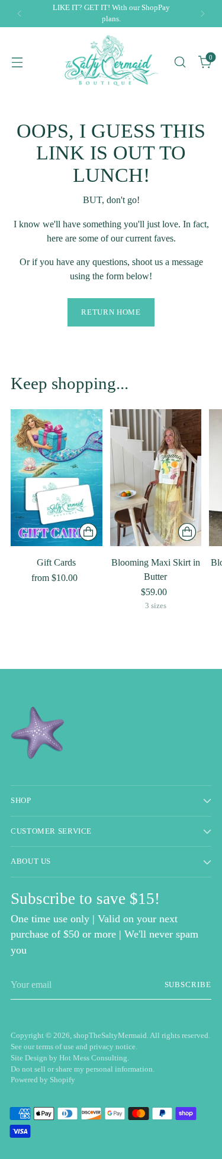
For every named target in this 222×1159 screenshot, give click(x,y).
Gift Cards (56, 562)
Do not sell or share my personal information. (83, 1069)
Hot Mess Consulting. (94, 1058)
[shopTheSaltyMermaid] (110, 62)
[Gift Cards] (56, 477)
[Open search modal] (180, 62)
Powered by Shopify (43, 1080)
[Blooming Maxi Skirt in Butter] (156, 477)
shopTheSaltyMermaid (110, 1035)
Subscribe (188, 985)
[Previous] (20, 13)
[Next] (202, 13)
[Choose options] (88, 532)
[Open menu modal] (17, 62)
